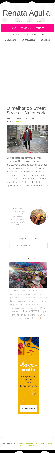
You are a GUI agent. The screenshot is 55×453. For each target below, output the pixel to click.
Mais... (17, 227)
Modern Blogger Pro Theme (31, 443)
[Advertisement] (27, 73)
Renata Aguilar (28, 13)
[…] (8, 189)
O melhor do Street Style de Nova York (26, 110)
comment (19, 121)
